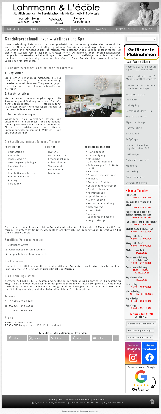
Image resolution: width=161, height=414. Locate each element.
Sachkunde (132, 133)
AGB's (61, 399)
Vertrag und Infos (136, 182)
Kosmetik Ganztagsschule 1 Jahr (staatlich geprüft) (141, 68)
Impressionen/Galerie (139, 337)
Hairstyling (132, 105)
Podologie (37, 29)
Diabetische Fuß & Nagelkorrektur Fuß (137, 147)
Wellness (80, 29)
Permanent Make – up (139, 110)
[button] (17, 338)
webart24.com (94, 411)
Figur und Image (136, 122)
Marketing (132, 171)
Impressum (99, 399)
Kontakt (148, 29)
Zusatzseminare (135, 177)
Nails (100, 29)
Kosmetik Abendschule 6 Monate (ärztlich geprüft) (141, 77)
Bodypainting (134, 127)
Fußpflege (132, 139)
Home (52, 399)
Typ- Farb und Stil (136, 116)
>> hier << (141, 317)
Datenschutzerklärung (78, 399)
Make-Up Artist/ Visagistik (135, 97)
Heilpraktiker (123, 29)
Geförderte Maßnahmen (141, 323)
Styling (59, 29)
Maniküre (131, 165)
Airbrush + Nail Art (137, 160)
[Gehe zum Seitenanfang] (152, 401)
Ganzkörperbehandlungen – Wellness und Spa (141, 87)
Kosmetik (14, 29)
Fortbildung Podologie (140, 330)
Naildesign (132, 154)
